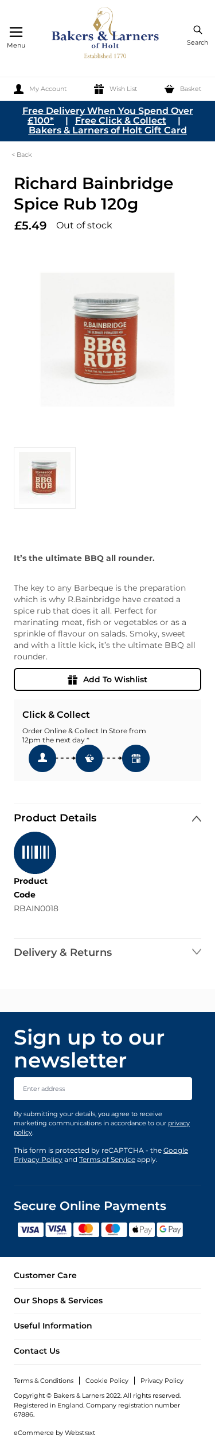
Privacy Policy (161, 1381)
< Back (21, 155)
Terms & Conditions (43, 1381)
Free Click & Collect (120, 120)
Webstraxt (80, 1433)
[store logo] (106, 35)
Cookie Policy (106, 1381)
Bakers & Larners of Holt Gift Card (108, 130)
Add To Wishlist (115, 679)
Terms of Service (107, 1159)
